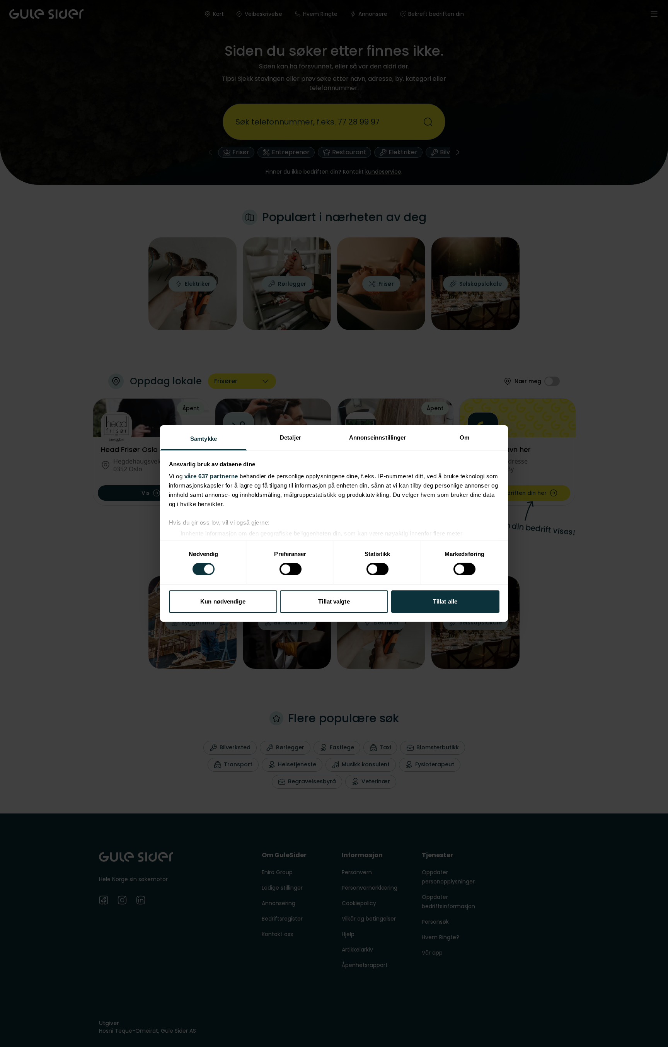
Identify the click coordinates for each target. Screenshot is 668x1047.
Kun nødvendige (222, 601)
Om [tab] (464, 437)
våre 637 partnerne (211, 476)
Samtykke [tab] (203, 438)
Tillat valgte (333, 601)
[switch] (290, 569)
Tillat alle (445, 601)
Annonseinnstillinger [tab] (377, 437)
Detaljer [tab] (290, 437)
